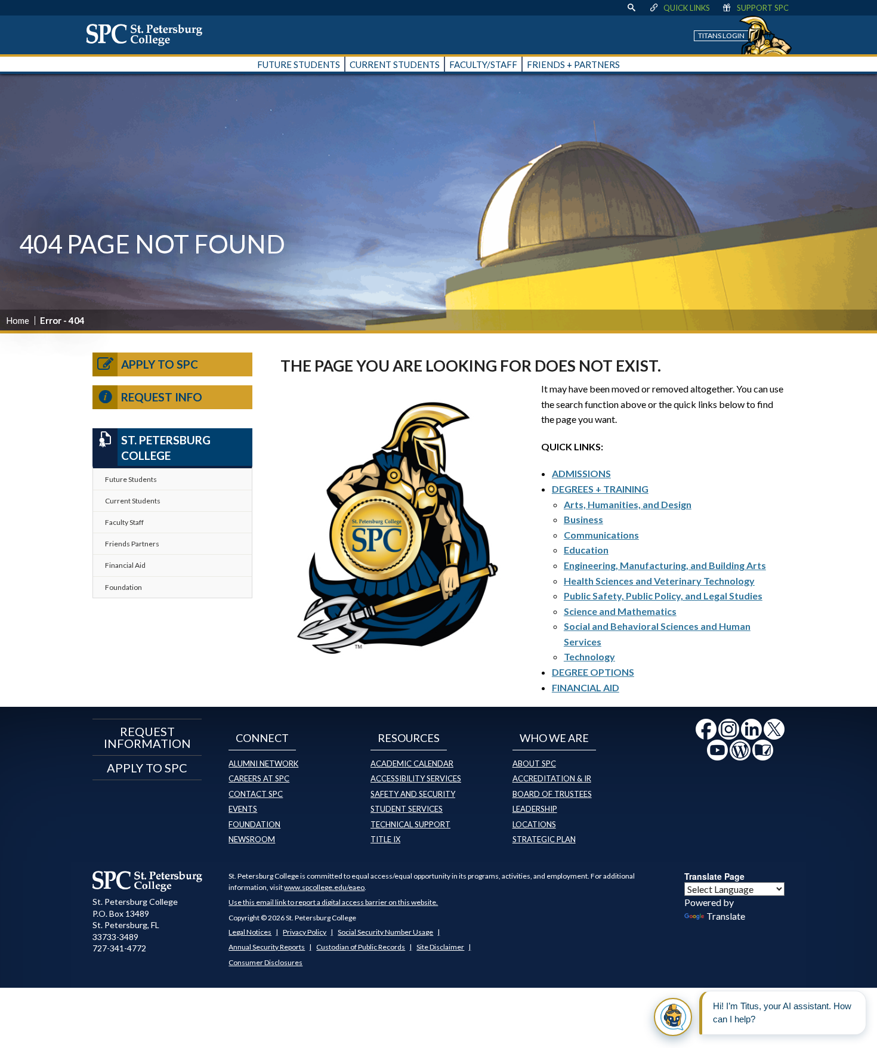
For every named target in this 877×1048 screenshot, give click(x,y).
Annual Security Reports (266, 946)
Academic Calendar (411, 763)
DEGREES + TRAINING (600, 488)
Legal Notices (249, 932)
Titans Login (721, 35)
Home (17, 320)
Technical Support (410, 824)
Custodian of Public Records (360, 946)
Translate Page (714, 876)
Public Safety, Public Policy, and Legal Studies (663, 595)
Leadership (534, 809)
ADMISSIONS (581, 473)
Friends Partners (132, 543)
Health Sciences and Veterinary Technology (659, 580)
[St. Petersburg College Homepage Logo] (147, 881)
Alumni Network (263, 763)
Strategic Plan (544, 839)
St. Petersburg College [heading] (166, 448)
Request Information (147, 737)
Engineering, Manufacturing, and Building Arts (665, 565)
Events (242, 809)
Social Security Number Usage (385, 932)
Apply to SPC (159, 364)
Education (586, 549)
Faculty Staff (124, 522)
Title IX (385, 839)
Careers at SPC (258, 778)
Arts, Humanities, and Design (627, 504)
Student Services (406, 809)
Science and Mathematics (620, 611)
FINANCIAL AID (585, 687)
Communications (601, 534)
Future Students (131, 479)
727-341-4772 (119, 948)
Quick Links (686, 8)
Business (583, 519)
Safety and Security (412, 794)
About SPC (534, 763)
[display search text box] (631, 7)
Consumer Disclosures (265, 962)
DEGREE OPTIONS (593, 672)
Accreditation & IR (551, 778)
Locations (534, 824)
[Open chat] (673, 1017)
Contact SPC (255, 794)
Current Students (132, 500)
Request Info (161, 397)
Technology (589, 656)
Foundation (123, 587)
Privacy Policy (304, 932)
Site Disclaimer (440, 946)
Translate (725, 916)
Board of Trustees (552, 794)
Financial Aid (125, 565)
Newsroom (251, 839)
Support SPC (763, 8)
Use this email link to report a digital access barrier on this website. (333, 902)
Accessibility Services (415, 778)
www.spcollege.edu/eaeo (324, 887)
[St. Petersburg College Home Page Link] (149, 35)
